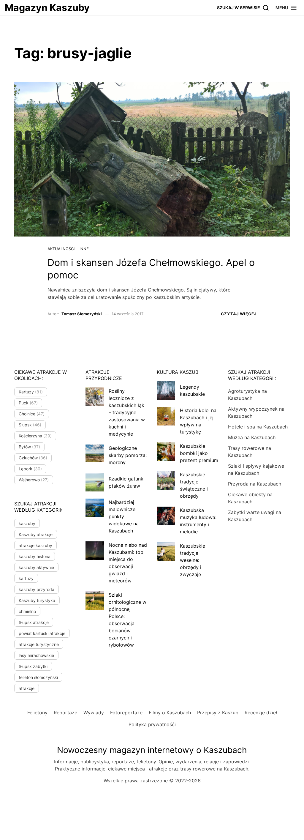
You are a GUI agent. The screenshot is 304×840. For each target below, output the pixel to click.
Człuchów (33, 457)
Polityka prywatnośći (152, 724)
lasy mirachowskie (36, 655)
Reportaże (65, 713)
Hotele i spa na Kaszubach (258, 427)
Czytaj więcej (238, 313)
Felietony (37, 713)
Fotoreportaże (126, 713)
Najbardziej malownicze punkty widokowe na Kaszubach (124, 516)
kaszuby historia (34, 556)
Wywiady (93, 713)
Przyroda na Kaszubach (254, 484)
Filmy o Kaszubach (170, 713)
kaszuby (27, 523)
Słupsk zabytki (33, 666)
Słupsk (30, 424)
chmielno (27, 611)
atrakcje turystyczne (39, 644)
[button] (286, 7)
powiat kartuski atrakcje (42, 633)
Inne (84, 248)
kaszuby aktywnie (36, 567)
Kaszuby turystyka (37, 600)
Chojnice (32, 413)
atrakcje (26, 688)
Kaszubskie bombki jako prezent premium (199, 453)
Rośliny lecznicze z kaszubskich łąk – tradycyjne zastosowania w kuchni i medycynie (127, 412)
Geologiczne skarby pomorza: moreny (128, 455)
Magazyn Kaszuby (47, 7)
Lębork (30, 468)
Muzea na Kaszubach (252, 437)
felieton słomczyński (38, 677)
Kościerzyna (35, 435)
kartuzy (26, 578)
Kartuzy (31, 391)
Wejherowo (34, 479)
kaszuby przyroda (36, 589)
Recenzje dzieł (261, 713)
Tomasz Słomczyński (81, 313)
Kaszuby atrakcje (36, 534)
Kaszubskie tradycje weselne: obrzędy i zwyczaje (192, 560)
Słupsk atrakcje (34, 622)
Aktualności (61, 248)
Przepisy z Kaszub (217, 713)
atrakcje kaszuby (35, 545)
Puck (28, 402)
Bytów (29, 446)
